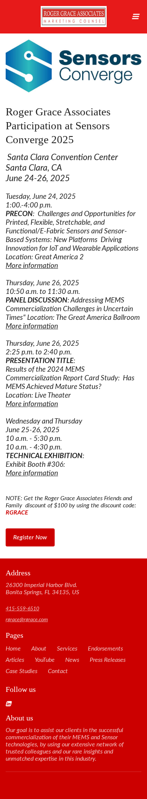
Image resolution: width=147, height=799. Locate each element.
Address (18, 573)
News (72, 660)
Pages (14, 635)
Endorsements (105, 649)
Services (67, 649)
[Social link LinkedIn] (64, 704)
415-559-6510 (22, 608)
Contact (58, 671)
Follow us (21, 689)
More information (32, 265)
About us (19, 718)
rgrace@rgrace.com (27, 619)
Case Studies (21, 671)
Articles (15, 660)
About (38, 649)
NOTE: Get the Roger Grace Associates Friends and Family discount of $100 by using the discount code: (73, 334)
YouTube (45, 660)
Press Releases (108, 660)
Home (13, 649)
